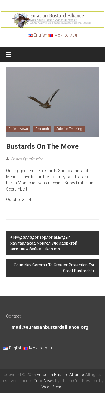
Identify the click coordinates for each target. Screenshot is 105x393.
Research (42, 129)
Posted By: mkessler (26, 159)
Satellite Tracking (69, 129)
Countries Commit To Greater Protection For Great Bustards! (54, 268)
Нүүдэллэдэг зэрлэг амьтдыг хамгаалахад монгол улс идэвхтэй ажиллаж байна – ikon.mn (43, 243)
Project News (18, 129)
